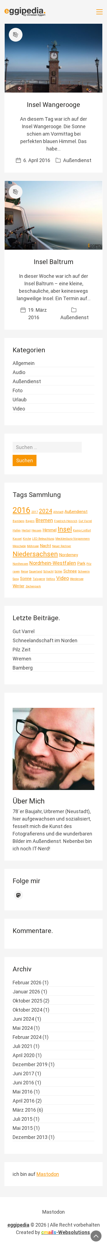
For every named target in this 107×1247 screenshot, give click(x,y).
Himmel (50, 530)
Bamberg (18, 521)
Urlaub (20, 399)
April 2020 (24, 1055)
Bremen (44, 520)
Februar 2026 (27, 982)
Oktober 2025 (27, 1001)
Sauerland (35, 571)
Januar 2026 (26, 992)
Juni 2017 (23, 1073)
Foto (17, 390)
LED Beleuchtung (43, 539)
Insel (65, 529)
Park (81, 563)
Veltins (50, 579)
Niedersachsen (35, 554)
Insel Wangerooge (53, 105)
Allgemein (24, 363)
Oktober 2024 (27, 1010)
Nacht (45, 545)
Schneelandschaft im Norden (45, 640)
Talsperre (39, 579)
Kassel (17, 539)
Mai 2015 (23, 1128)
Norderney (68, 554)
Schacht (48, 571)
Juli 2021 (22, 1046)
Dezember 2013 (30, 1137)
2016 (21, 510)
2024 (45, 511)
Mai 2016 (23, 1092)
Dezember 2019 (30, 1064)
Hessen (36, 530)
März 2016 (24, 1110)
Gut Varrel (85, 521)
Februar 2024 (27, 1037)
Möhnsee (33, 546)
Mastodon (47, 1174)
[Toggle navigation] (99, 12)
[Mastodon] (18, 895)
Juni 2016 (23, 1082)
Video (19, 409)
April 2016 (24, 1101)
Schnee (70, 571)
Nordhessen (20, 564)
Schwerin (84, 571)
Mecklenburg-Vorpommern (72, 539)
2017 (34, 512)
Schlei (58, 571)
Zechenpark (33, 586)
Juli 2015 (22, 1119)
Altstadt (58, 512)
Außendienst (77, 160)
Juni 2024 (23, 1019)
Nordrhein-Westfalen (52, 563)
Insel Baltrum (53, 262)
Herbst (26, 530)
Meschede (19, 546)
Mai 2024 (23, 1028)
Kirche (27, 539)
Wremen (22, 659)
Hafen (17, 530)
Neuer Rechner (61, 546)
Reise (24, 571)
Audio (19, 372)
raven (16, 571)
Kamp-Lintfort (82, 530)
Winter (18, 586)
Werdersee (76, 579)
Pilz (88, 564)
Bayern (30, 521)
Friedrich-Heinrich (65, 521)
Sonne (26, 578)
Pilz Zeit (21, 649)
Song (16, 579)
